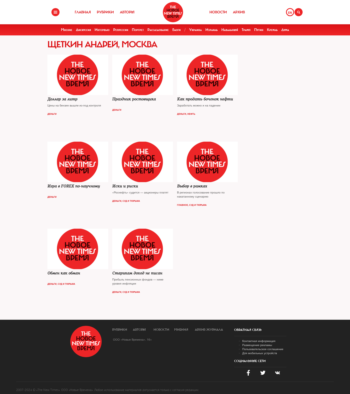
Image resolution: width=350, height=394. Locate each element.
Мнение (66, 30)
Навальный (229, 30)
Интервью (102, 30)
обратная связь (247, 330)
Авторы (127, 12)
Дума (285, 30)
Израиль (211, 30)
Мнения (181, 330)
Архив (239, 12)
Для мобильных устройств (259, 353)
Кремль (272, 30)
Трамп (246, 30)
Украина (195, 30)
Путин (258, 30)
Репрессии (120, 30)
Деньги (52, 113)
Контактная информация (258, 341)
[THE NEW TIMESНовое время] (173, 12)
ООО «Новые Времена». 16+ (132, 339)
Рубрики (105, 12)
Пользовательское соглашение (262, 349)
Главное (182, 204)
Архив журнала (209, 330)
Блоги (176, 30)
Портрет (138, 30)
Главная (83, 12)
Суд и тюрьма (131, 200)
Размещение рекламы (257, 345)
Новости (218, 12)
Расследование (158, 30)
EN (290, 13)
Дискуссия (83, 30)
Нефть (191, 113)
